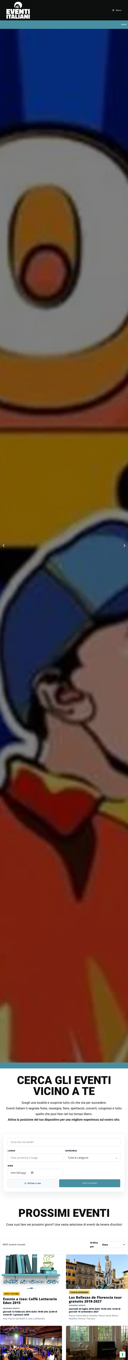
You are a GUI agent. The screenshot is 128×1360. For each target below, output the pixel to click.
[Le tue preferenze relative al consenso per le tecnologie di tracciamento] (123, 1354)
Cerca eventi (89, 1183)
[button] (3, 546)
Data (10, 1165)
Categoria (71, 1150)
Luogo (11, 1150)
